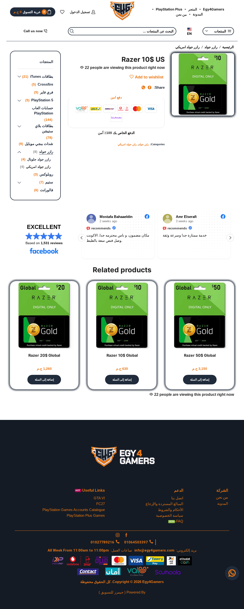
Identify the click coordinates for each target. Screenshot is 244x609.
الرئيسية (228, 47)
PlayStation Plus (169, 9)
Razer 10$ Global (122, 355)
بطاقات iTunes (41, 76)
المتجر (192, 9)
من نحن (181, 14)
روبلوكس (46, 174)
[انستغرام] (118, 535)
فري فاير (46, 92)
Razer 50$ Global (200, 355)
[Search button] (72, 31)
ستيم (49, 182)
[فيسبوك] (126, 535)
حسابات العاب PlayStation (42, 110)
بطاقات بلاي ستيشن (44, 128)
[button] (230, 237)
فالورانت (46, 190)
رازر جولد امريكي (187, 47)
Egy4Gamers (213, 9)
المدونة (198, 14)
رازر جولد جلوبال (39, 159)
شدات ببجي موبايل (39, 144)
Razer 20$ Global (44, 355)
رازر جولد (211, 47)
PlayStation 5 (42, 100)
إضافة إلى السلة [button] (199, 379)
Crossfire (45, 84)
